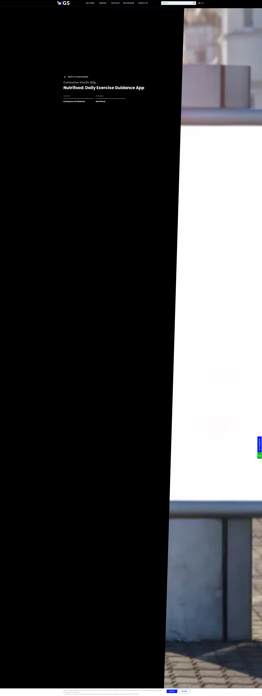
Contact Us (131, 686)
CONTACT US (143, 3)
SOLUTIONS (90, 3)
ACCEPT (172, 691)
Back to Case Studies (78, 10)
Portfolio (115, 3)
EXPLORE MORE (128, 3)
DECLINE (184, 691)
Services (102, 3)
